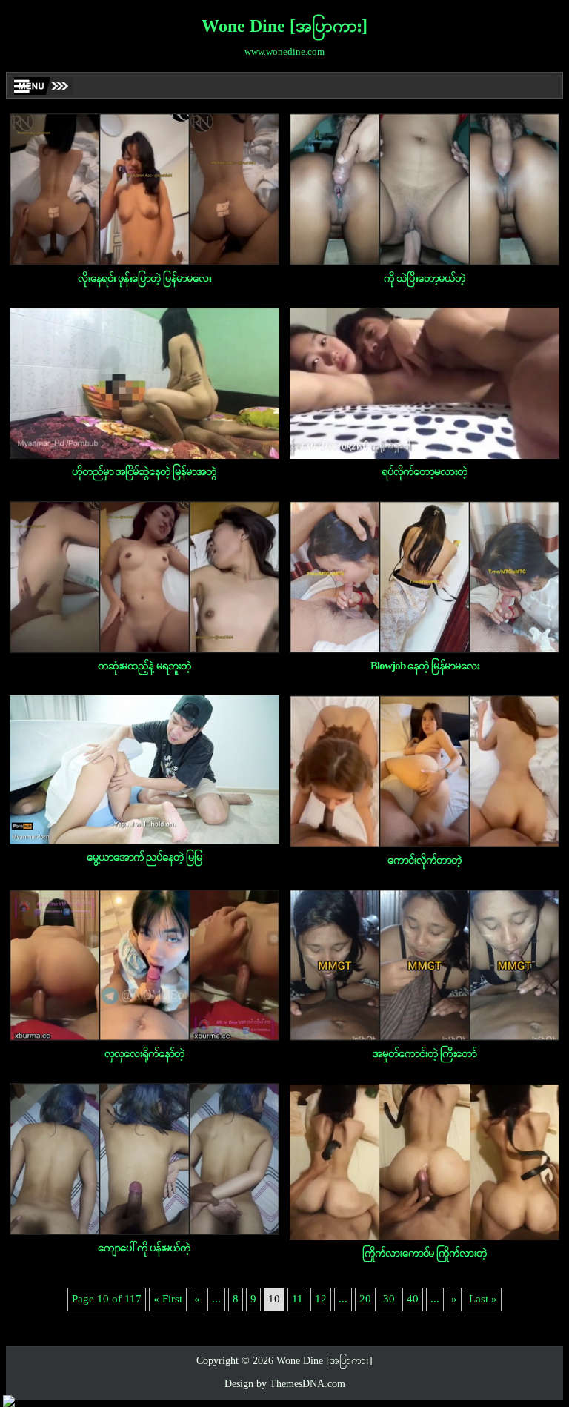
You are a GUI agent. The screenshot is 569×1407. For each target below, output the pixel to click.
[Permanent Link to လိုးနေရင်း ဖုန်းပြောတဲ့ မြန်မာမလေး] (144, 189)
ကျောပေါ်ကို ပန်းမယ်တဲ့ (144, 1248)
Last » (483, 1299)
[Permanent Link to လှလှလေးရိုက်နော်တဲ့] (144, 966)
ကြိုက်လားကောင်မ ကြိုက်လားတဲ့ (424, 1253)
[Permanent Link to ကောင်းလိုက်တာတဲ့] (424, 771)
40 (413, 1299)
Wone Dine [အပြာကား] (284, 27)
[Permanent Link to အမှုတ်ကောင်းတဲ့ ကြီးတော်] (424, 966)
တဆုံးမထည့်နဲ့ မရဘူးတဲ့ (144, 666)
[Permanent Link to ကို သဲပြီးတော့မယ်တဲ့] (424, 189)
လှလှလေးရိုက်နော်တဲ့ (144, 1054)
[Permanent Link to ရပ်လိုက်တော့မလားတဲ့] (424, 384)
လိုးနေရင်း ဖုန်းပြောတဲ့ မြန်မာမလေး (144, 279)
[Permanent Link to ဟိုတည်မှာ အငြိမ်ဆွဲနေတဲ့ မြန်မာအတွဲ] (144, 384)
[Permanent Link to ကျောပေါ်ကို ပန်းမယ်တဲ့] (144, 1159)
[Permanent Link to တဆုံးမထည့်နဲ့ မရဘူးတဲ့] (144, 577)
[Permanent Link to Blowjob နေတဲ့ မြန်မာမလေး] (424, 577)
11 (297, 1299)
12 (321, 1299)
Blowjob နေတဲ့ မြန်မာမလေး (424, 666)
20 (365, 1299)
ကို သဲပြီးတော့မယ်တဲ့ (424, 279)
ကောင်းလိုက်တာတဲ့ (424, 861)
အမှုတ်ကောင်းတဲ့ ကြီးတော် (424, 1054)
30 (389, 1299)
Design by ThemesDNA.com (284, 1384)
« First (167, 1299)
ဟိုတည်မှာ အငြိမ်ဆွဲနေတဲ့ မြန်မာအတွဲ (144, 472)
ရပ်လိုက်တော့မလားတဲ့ (424, 472)
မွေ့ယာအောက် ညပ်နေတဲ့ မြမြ (144, 858)
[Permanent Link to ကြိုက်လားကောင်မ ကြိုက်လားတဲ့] (424, 1161)
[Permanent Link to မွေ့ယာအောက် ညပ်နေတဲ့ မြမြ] (144, 769)
